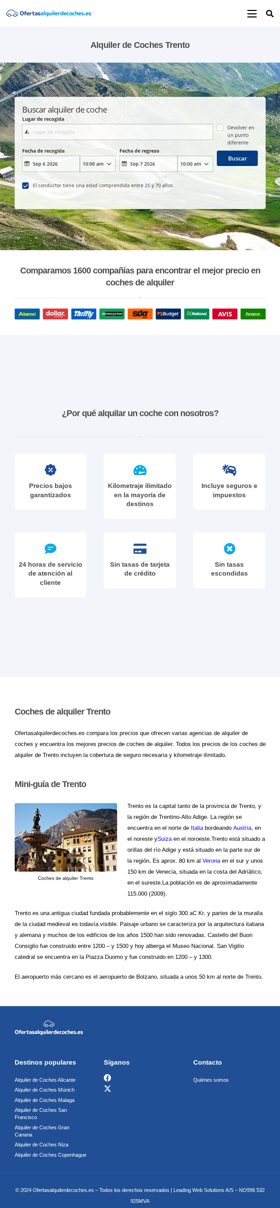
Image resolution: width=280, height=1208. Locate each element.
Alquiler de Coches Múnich (44, 1090)
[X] (107, 1089)
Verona (211, 861)
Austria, (243, 828)
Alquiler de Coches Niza (41, 1144)
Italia (197, 828)
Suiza (164, 839)
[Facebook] (107, 1078)
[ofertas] (48, 14)
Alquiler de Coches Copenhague (50, 1155)
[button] (251, 13)
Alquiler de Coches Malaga (44, 1100)
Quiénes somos (211, 1080)
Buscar (237, 158)
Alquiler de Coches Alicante (45, 1080)
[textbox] (117, 132)
